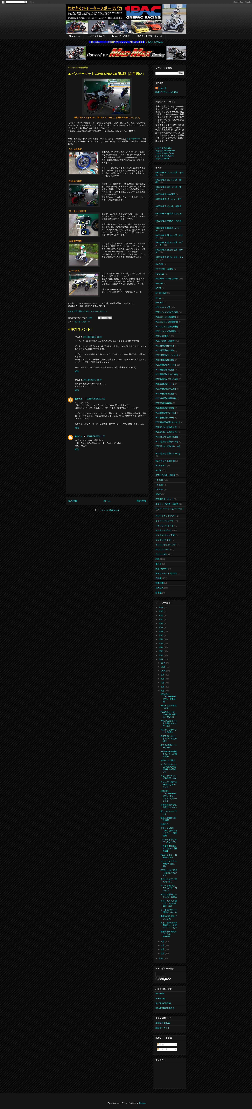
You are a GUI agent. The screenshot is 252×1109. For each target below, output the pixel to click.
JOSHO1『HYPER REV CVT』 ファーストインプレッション (169, 796)
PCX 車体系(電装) (163, 403)
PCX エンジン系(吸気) (165, 317)
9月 (163, 675)
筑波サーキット (162, 1028)
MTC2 (158, 288)
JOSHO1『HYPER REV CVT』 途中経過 (168, 698)
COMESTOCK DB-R (164, 1008)
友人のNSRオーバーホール (169, 746)
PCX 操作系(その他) (164, 408)
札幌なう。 (166, 824)
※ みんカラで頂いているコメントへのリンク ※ (87, 311)
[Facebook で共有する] (107, 318)
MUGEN (159, 302)
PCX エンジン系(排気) (165, 331)
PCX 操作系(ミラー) (164, 417)
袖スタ (158, 564)
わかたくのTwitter (155, 42)
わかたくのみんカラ (164, 156)
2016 (161, 639)
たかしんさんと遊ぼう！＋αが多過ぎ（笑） (169, 903)
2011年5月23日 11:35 (96, 399)
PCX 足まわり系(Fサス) (166, 427)
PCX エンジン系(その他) (166, 312)
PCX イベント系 (162, 307)
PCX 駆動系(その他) (164, 369)
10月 (163, 671)
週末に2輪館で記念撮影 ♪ (168, 819)
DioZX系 (159, 264)
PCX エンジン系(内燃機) (166, 326)
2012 (161, 655)
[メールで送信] (99, 318)
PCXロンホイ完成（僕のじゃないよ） (169, 872)
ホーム (107, 501)
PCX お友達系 (161, 336)
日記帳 (158, 578)
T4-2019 (159, 485)
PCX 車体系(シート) (164, 384)
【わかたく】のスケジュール (149, 36)
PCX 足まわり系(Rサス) (166, 432)
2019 (161, 627)
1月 (163, 953)
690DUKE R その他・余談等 (168, 206)
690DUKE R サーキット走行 (168, 199)
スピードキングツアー (165, 516)
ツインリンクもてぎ (164, 525)
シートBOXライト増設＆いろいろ (169, 911)
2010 (161, 958)
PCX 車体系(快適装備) (165, 398)
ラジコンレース (162, 549)
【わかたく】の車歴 (120, 36)
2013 (161, 651)
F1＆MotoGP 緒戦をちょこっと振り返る (169, 754)
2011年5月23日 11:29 (92, 380)
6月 (163, 687)
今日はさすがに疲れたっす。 (169, 880)
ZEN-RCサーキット (164, 499)
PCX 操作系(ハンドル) (165, 413)
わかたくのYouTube (164, 153)
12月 (163, 663)
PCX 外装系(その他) (164, 350)
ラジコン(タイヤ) (163, 540)
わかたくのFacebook (165, 150)
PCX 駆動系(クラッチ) (165, 365)
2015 (161, 643)
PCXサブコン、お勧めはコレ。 (169, 856)
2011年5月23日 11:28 (92, 337)
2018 (161, 631)
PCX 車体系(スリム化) (165, 389)
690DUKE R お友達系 (165, 194)
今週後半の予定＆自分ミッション (169, 806)
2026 (161, 607)
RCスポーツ (161, 465)
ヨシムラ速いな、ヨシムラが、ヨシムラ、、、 (169, 888)
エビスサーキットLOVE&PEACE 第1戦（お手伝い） (169, 768)
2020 (161, 623)
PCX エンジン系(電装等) (166, 322)
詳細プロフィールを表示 (166, 92)
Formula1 (159, 274)
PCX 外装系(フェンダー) (166, 355)
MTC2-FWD (161, 293)
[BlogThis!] (102, 318)
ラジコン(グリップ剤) (165, 535)
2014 (161, 647)
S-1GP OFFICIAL (163, 1003)
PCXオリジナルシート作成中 (169, 731)
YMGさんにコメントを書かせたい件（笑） (169, 723)
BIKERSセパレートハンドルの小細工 (169, 738)
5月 (163, 691)
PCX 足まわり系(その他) (166, 437)
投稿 (161, 1044)
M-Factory (160, 998)
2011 (161, 659)
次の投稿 (72, 501)
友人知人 (159, 588)
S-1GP (158, 470)
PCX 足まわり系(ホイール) (167, 453)
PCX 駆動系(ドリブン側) (166, 379)
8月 (163, 679)
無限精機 (159, 583)
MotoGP (159, 283)
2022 (161, 615)
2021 (161, 619)
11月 (163, 667)
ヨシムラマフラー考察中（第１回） (169, 863)
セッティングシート (164, 521)
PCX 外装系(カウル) (164, 346)
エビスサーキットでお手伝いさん (169, 777)
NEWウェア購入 (168, 760)
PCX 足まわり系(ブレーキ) (167, 446)
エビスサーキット (134, 139)
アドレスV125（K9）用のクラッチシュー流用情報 (169, 832)
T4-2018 (159, 480)
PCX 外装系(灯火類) (164, 360)
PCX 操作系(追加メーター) (167, 422)
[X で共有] (105, 318)
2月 (163, 949)
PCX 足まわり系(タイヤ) (166, 441)
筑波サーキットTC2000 (166, 573)
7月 (163, 682)
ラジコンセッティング (165, 544)
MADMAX (159, 993)
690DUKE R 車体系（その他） (169, 221)
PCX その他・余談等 (164, 341)
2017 (161, 635)
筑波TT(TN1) (161, 568)
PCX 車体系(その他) (164, 393)
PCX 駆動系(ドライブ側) (166, 374)
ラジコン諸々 (161, 554)
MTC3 (158, 298)
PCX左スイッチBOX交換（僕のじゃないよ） (169, 714)
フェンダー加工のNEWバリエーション (169, 784)
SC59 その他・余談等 (165, 475)
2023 (161, 611)
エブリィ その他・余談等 (166, 504)
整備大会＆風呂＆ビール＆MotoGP (169, 934)
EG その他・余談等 (164, 269)
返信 (77, 371)
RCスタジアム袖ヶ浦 (165, 461)
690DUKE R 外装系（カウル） (169, 213)
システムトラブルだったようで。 (169, 840)
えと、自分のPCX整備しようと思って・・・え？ (169, 925)
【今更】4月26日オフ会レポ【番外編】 (169, 848)
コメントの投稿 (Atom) (109, 510)
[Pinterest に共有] (110, 318)
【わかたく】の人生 (95, 36)
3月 (163, 945)
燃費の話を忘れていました (169, 917)
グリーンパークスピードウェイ (169, 509)
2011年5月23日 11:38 (96, 436)
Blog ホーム (74, 36)
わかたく (79, 399)
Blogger (142, 1103)
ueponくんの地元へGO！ (169, 706)
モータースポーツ (82, 322)
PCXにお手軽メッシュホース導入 (169, 895)
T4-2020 (159, 489)
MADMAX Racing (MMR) (166, 279)
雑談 (157, 559)
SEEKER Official (162, 1023)
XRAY (158, 494)
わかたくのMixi (162, 158)
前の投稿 (141, 501)
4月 (163, 941)
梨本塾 (158, 592)
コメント (163, 1049)
